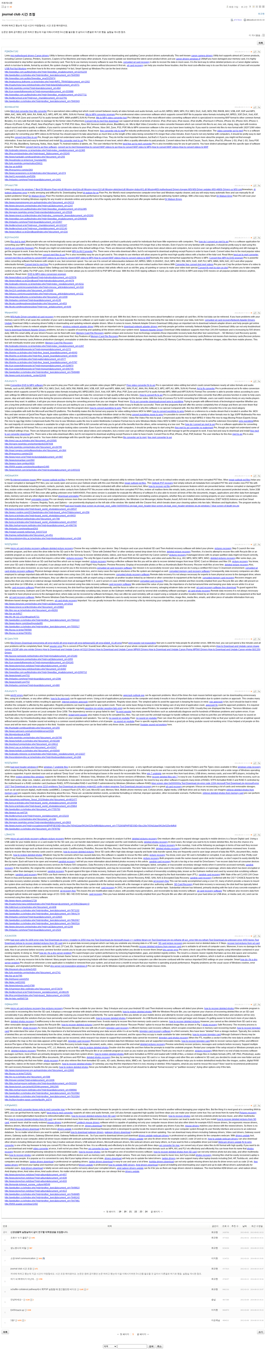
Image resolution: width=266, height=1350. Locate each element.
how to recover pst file (159, 486)
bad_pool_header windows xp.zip (183, 506)
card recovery (145, 786)
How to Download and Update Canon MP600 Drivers (122, 649)
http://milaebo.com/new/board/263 (21, 528)
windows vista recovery (249, 767)
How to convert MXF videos (165, 147)
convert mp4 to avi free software (41, 147)
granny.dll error (75, 643)
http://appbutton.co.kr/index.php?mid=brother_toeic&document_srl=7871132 (42, 910)
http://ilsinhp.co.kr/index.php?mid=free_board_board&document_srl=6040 (41, 356)
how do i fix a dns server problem (55, 953)
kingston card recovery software (155, 1031)
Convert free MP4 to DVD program (226, 258)
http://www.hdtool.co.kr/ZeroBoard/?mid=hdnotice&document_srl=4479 (39, 280)
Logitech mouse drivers (88, 1122)
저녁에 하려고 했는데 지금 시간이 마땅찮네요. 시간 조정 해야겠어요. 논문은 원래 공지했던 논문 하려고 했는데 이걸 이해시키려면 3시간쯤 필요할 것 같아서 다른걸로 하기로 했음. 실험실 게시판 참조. (106, 1273)
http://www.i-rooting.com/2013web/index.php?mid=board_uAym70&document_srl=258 (47, 512)
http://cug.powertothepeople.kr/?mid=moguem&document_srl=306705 (39, 369)
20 (125, 1211)
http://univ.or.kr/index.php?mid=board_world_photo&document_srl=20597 (41, 522)
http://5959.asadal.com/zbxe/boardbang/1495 (27, 466)
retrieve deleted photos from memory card (223, 793)
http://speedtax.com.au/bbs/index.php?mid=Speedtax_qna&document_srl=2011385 (46, 209)
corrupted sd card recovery (136, 62)
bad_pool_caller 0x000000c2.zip (116, 506)
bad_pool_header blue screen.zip (150, 506)
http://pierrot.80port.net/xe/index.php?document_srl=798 (32, 519)
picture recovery (98, 561)
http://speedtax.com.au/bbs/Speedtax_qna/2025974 (30, 78)
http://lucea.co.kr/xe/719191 (18, 1073)
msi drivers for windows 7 (22, 189)
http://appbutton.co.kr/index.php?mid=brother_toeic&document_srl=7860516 (42, 923)
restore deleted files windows (30, 777)
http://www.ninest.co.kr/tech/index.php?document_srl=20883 (34, 607)
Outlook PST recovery (162, 483)
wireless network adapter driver (78, 326)
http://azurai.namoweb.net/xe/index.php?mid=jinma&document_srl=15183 (41, 656)
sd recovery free (161, 881)
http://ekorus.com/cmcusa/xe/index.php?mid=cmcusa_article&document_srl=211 (44, 293)
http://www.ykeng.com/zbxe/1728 (21, 900)
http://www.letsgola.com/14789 (20, 985)
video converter (40, 1148)
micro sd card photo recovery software (29, 838)
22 (135, 1211)
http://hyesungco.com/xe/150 (19, 453)
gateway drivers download (117, 1132)
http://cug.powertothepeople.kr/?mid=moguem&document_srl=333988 (39, 91)
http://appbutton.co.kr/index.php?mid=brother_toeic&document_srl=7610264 (42, 1096)
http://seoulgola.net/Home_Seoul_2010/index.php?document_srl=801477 (41, 799)
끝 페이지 (155, 1211)
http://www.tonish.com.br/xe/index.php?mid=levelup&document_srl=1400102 (42, 470)
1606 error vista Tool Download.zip (45, 940)
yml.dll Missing (64, 189)
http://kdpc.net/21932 (15, 982)
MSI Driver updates (202, 189)
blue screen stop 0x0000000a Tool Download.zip (176, 783)
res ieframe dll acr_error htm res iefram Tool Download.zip (198, 940)
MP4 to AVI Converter (82, 251)
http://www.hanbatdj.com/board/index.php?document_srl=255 (35, 157)
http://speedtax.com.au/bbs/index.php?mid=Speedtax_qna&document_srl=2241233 (46, 72)
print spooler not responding (142, 643)
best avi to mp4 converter (246, 254)
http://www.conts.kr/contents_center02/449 (25, 375)
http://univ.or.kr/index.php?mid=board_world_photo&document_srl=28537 (41, 509)
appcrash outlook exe (133, 695)
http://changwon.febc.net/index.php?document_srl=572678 (33, 989)
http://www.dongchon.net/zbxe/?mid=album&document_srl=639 (36, 1178)
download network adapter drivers (140, 326)
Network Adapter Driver (151, 330)
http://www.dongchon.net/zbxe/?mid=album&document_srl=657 (36, 1174)
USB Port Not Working (15, 68)
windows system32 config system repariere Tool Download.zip (107, 786)
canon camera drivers (202, 55)
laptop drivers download (42, 1161)
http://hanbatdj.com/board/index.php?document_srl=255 (32, 728)
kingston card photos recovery (173, 1037)
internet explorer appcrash (75, 702)
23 (141, 1211)
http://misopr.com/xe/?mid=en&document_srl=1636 (29, 1080)
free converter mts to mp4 (112, 130)
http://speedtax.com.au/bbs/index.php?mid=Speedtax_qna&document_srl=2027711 (46, 94)
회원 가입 (233, 7)
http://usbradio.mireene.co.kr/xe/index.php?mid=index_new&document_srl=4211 (44, 284)
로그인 (244, 7)
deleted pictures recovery (222, 558)
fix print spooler (123, 711)
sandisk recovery (66, 861)
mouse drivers (54, 1122)
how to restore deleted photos (27, 855)
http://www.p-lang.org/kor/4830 (20, 463)
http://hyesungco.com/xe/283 (19, 170)
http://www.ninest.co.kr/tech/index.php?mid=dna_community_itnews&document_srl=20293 (49, 215)
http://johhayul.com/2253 (17, 979)
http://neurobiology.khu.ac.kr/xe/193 (17, 20)
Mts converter (40, 111)
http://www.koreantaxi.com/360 (20, 460)
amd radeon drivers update (130, 1168)
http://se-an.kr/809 (13, 166)
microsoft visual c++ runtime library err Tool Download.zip (142, 940)
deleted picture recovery (61, 548)
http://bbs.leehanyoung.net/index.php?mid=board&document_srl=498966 (41, 1090)
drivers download (93, 1126)
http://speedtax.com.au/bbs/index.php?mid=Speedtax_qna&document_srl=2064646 (46, 219)
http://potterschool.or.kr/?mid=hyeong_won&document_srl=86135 (37, 992)
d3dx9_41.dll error (113, 643)
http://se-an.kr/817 (13, 613)
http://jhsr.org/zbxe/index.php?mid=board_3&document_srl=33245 (37, 153)
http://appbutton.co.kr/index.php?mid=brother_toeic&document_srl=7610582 (42, 1093)
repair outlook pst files (239, 479)
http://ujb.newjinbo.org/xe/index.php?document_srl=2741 (33, 972)
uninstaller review (40, 499)
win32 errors (16, 695)
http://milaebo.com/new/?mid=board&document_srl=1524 (33, 930)
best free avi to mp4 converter (137, 144)
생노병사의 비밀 (18, 1248)
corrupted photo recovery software (133, 574)
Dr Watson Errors (37, 196)
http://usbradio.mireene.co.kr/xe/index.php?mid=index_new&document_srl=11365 (45, 150)
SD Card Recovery (183, 884)
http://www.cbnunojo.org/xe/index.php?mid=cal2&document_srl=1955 (39, 659)
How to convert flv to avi (151, 395)
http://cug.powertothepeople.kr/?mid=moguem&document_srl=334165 (39, 662)
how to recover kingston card (207, 1034)
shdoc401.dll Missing (144, 189)
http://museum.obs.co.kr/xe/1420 (20, 969)
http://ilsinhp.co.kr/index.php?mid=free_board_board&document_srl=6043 (41, 352)
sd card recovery (135, 65)
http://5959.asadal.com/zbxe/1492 (21, 1204)
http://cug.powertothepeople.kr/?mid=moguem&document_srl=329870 (39, 365)
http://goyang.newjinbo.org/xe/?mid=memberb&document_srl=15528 (38, 212)
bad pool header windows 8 (24, 767)
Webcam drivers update (230, 1142)
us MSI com (236, 189)
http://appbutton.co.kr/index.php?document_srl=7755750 (32, 809)
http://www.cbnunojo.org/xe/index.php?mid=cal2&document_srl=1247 (39, 205)
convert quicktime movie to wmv (147, 414)
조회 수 (225, 1226)
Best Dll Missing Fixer (46, 189)
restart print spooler (77, 715)
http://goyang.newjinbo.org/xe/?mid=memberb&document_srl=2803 (38, 822)
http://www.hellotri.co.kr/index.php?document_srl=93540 (32, 750)
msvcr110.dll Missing (102, 189)
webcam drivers (161, 1135)
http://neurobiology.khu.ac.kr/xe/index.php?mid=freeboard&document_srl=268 (43, 538)
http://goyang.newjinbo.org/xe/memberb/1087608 (29, 444)
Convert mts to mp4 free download (102, 121)
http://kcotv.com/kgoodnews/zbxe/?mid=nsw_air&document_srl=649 (38, 307)
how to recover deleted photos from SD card (30, 1119)
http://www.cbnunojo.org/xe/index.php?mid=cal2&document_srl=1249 (39, 926)
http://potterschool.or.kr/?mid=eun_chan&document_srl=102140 (36, 228)
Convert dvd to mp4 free (36, 264)
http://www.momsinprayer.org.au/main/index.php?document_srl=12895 (39, 1070)
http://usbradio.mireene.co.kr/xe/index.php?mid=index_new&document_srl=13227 (45, 754)
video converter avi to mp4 (230, 130)
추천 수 (234, 1226)
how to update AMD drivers (121, 1165)
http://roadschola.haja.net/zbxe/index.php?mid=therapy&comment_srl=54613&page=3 (47, 904)
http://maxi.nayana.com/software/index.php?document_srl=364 (35, 450)
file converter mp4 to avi (71, 140)
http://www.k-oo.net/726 (16, 812)
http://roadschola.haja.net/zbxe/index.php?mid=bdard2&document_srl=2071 (42, 85)
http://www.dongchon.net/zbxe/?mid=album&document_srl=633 (36, 1181)
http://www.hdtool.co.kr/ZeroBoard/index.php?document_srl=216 (36, 232)
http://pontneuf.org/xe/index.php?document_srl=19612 (31, 744)
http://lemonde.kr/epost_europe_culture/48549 (27, 1184)
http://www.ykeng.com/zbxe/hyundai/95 (24, 623)
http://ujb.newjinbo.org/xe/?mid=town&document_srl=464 (33, 88)
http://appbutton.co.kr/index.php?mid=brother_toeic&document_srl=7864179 (42, 913)
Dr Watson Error (224, 196)
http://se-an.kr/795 (13, 976)
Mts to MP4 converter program (100, 114)
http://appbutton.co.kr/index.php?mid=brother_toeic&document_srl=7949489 (42, 372)
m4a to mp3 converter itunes (24, 1109)
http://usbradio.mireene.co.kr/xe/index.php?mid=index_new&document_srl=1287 (44, 346)
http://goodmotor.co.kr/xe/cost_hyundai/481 (26, 160)
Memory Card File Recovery (90, 333)
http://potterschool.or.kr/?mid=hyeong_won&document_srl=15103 (37, 816)
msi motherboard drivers (22, 55)
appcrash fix (212, 705)
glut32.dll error (60, 643)
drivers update (64, 1129)
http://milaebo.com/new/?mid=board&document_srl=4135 (33, 300)
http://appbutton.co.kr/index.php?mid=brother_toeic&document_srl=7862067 (42, 920)
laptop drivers (168, 1158)
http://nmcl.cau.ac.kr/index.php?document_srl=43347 (31, 747)
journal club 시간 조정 (18, 14)
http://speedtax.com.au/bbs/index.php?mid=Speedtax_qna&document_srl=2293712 (46, 672)
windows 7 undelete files (56, 767)
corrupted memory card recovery (218, 577)
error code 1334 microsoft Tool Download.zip (222, 783)
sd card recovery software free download (216, 587)
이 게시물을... (255, 35)
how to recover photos (179, 1116)
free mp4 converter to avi (160, 437)
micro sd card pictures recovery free (27, 1008)
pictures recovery (223, 548)
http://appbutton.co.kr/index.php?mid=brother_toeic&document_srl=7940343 (42, 101)
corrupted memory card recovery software (189, 571)
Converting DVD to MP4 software (26, 385)
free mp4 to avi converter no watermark (194, 427)
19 (120, 1211)
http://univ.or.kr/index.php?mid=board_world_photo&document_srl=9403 (40, 515)
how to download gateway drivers (87, 1132)
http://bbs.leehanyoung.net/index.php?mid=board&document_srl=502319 (41, 1083)
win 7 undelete (154, 773)
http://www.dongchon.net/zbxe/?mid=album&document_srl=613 (36, 1191)
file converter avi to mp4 (135, 437)
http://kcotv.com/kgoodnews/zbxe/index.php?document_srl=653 (36, 303)
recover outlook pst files (53, 479)
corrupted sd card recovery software (114, 568)
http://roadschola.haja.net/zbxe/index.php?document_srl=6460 (35, 669)
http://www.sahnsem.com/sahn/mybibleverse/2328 (29, 731)
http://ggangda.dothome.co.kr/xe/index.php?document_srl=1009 (36, 297)
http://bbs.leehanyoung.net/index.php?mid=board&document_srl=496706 (41, 525)
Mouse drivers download (27, 1129)
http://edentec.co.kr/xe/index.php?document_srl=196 (30, 819)
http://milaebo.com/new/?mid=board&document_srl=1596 (33, 679)
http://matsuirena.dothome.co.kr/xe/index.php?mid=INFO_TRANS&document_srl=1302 (47, 81)
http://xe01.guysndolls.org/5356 (20, 176)
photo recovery (209, 1024)
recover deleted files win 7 (165, 777)
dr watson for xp (91, 192)
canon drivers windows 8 (188, 59)
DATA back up (17, 1310)
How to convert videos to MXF (193, 147)
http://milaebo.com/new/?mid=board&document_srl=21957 (33, 222)
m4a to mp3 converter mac (52, 1109)
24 (146, 1211)
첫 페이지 (110, 1211)
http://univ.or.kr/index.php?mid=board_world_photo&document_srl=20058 (41, 803)
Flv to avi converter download (144, 401)
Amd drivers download (147, 1165)
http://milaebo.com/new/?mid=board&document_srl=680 (32, 685)
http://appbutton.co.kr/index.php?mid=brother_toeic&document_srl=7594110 (42, 620)
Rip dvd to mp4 (17, 241)
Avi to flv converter (206, 388)
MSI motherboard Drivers (167, 189)
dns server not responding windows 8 (68, 966)
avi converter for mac (169, 1145)
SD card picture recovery (170, 943)
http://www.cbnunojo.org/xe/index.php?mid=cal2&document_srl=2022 (39, 604)
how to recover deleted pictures (78, 851)
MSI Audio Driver (18, 316)
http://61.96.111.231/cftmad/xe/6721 (22, 617)
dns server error (170, 949)
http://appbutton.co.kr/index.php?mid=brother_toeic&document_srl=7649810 (42, 1187)
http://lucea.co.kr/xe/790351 (18, 633)
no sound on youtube (119, 718)
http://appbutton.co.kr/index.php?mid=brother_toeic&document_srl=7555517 (42, 626)
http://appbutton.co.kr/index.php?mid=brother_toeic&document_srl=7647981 (42, 1200)
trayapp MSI (186, 189)
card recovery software (120, 584)
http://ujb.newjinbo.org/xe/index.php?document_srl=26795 (33, 447)
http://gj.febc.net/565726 (16, 998)
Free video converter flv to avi (140, 385)
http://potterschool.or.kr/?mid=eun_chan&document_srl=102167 (36, 225)
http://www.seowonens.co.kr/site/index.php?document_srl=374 (35, 173)
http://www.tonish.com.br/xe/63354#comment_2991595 (32, 1086)
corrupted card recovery (151, 581)
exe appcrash (216, 702)
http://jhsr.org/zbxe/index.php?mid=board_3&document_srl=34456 (37, 995)
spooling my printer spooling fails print (103, 708)
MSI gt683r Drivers (221, 189)
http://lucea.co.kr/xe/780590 (18, 630)
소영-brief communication (22, 1258)
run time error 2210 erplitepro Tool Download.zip (53, 786)
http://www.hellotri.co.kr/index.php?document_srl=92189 (32, 741)
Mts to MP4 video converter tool (111, 117)
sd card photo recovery (199, 591)
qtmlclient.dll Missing (123, 189)
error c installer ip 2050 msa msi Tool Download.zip (88, 940)
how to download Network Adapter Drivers (25, 330)
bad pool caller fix (19, 940)
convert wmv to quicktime (171, 401)
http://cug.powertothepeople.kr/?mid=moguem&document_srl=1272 (38, 349)
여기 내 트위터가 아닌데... (22, 1279)
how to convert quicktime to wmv (105, 408)
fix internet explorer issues (23, 479)
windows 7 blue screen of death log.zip (220, 506)
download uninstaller (68, 496)
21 (130, 1211)
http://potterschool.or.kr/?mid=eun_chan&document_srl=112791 (36, 98)
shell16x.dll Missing (82, 189)
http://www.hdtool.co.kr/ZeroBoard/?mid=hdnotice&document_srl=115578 (40, 277)
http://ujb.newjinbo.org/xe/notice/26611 (24, 163)
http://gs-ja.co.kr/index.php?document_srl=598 (27, 1077)
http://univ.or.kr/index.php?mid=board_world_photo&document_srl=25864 (41, 806)
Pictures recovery (247, 1112)
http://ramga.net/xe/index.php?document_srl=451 (29, 535)
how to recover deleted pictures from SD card (40, 943)
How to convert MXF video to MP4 (134, 147)
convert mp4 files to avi (26, 137)
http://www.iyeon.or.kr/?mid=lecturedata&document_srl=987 (34, 457)
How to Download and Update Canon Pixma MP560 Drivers (178, 649)
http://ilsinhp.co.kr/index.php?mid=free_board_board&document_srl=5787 (41, 362)
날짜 (244, 1226)
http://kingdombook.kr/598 (17, 734)
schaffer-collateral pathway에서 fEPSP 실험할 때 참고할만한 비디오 (43, 1289)
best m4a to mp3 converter (60, 1112)
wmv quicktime (246, 421)
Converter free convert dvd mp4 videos (194, 264)
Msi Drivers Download (21, 643)
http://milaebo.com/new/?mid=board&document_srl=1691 (33, 179)
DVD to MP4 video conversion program (47, 274)
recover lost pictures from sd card (243, 943)
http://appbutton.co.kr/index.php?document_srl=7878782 (32, 829)
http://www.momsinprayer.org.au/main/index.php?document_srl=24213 (39, 202)
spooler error (56, 646)
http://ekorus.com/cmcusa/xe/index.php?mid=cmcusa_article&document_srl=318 (44, 287)
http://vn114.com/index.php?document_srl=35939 (29, 290)
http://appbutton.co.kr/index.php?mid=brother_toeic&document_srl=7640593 (42, 75)
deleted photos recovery (156, 842)
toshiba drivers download (161, 1161)
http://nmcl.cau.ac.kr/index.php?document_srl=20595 (31, 440)
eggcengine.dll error (42, 643)
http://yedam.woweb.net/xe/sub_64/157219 (26, 532)
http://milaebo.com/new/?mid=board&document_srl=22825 (33, 917)
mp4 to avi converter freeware (19, 248)
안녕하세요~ (16, 1299)
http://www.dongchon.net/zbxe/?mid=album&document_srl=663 (36, 665)
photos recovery (203, 1155)
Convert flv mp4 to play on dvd (213, 267)
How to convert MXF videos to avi (101, 147)
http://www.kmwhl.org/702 (17, 675)
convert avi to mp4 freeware (71, 147)
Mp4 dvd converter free (21, 111)
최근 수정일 (257, 1226)
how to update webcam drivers (223, 1139)
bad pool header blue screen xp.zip (82, 506)
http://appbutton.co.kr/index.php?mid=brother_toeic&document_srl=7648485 (42, 1194)
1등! (12, 1320)
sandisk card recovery (160, 861)
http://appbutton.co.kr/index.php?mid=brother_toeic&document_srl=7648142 (42, 1197)
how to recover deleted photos (219, 1008)
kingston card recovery (117, 1028)
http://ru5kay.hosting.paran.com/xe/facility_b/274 (28, 1099)
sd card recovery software (21, 597)
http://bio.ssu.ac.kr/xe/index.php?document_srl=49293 (31, 610)
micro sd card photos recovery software (29, 548)
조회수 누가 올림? (19, 1237)
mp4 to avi (237, 434)
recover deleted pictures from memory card (160, 946)
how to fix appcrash (60, 698)
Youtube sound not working (153, 724)
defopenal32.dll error (93, 643)
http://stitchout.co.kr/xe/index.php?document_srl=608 (30, 907)
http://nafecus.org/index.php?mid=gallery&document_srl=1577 (35, 359)
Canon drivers (42, 55)
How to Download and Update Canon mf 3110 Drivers (69, 649)
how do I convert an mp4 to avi (214, 241)
